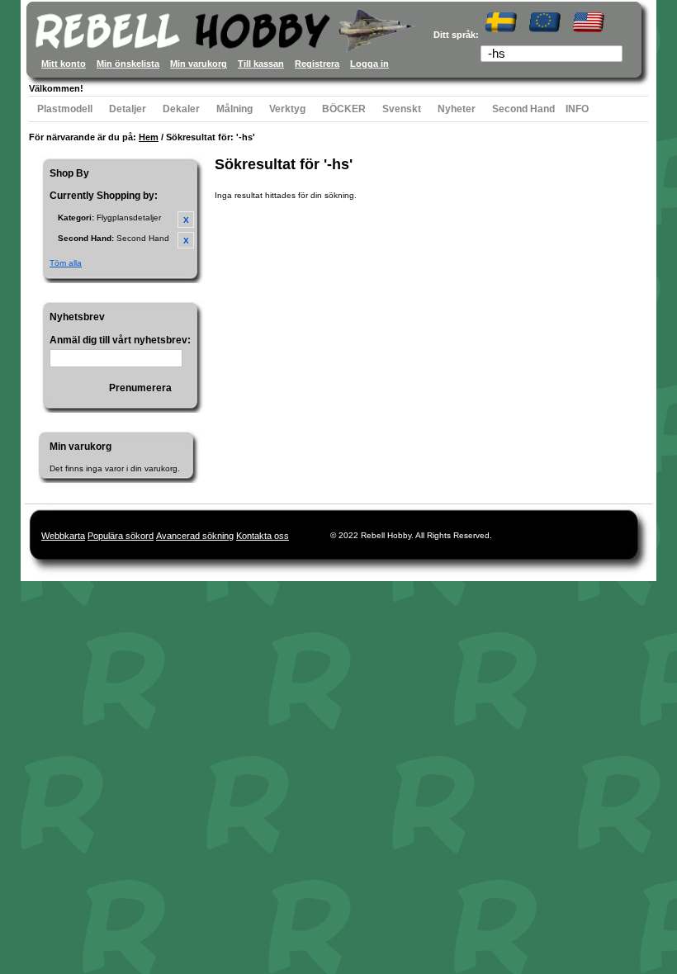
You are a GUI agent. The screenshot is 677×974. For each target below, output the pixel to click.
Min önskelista (128, 64)
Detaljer (127, 109)
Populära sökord (121, 536)
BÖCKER (344, 109)
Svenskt (401, 109)
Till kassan (261, 64)
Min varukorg (198, 64)
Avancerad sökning (195, 536)
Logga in (369, 64)
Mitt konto (63, 64)
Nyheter (457, 109)
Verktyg (287, 109)
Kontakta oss (262, 536)
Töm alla (66, 262)
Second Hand (523, 109)
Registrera (317, 64)
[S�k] (612, 55)
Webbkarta (63, 536)
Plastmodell (64, 109)
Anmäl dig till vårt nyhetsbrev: (120, 340)
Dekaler (181, 109)
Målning (234, 109)
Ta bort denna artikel (186, 219)
